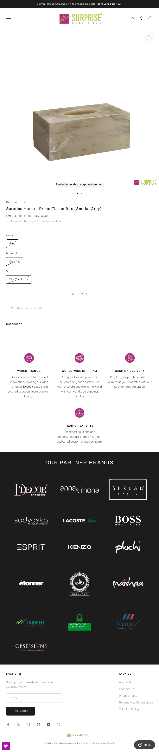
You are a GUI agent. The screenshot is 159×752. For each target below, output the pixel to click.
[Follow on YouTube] (48, 724)
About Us (125, 682)
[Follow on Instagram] (28, 724)
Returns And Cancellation (136, 702)
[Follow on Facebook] (8, 724)
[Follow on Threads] (38, 724)
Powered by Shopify (104, 743)
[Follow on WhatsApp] (58, 724)
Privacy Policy (128, 695)
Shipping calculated (35, 221)
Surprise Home (16, 202)
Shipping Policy (129, 709)
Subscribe (20, 711)
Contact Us (126, 689)
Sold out (79, 294)
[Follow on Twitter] (18, 724)
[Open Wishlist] (6, 746)
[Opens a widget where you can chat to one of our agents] (144, 745)
